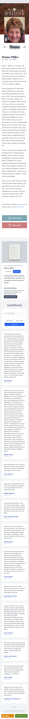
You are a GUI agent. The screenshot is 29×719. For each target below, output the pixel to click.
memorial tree (21, 204)
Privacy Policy (10, 711)
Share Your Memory (10, 296)
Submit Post (14, 324)
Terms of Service (19, 711)
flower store (20, 207)
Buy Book (16, 271)
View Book (8, 271)
